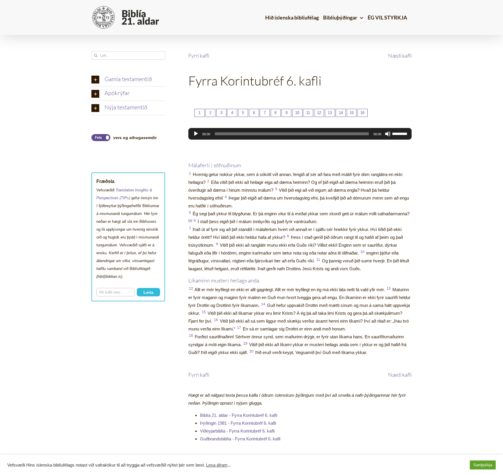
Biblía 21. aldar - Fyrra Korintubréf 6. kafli (238, 415)
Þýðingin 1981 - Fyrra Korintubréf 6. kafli (238, 423)
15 (352, 113)
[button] (128, 80)
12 (319, 113)
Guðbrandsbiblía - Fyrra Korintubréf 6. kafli (240, 438)
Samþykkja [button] (482, 465)
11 (308, 113)
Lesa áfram (217, 465)
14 (341, 113)
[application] (300, 134)
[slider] (400, 133)
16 (362, 113)
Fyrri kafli (198, 55)
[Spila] (196, 134)
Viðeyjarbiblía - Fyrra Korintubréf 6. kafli (237, 430)
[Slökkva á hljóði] (388, 134)
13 (330, 113)
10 (297, 113)
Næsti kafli (400, 55)
